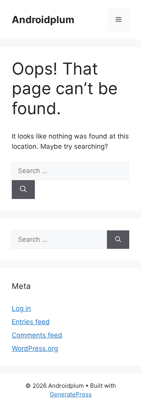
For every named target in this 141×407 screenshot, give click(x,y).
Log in (21, 308)
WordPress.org (35, 348)
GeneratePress (71, 394)
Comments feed (37, 335)
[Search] (23, 189)
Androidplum (43, 20)
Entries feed (31, 322)
